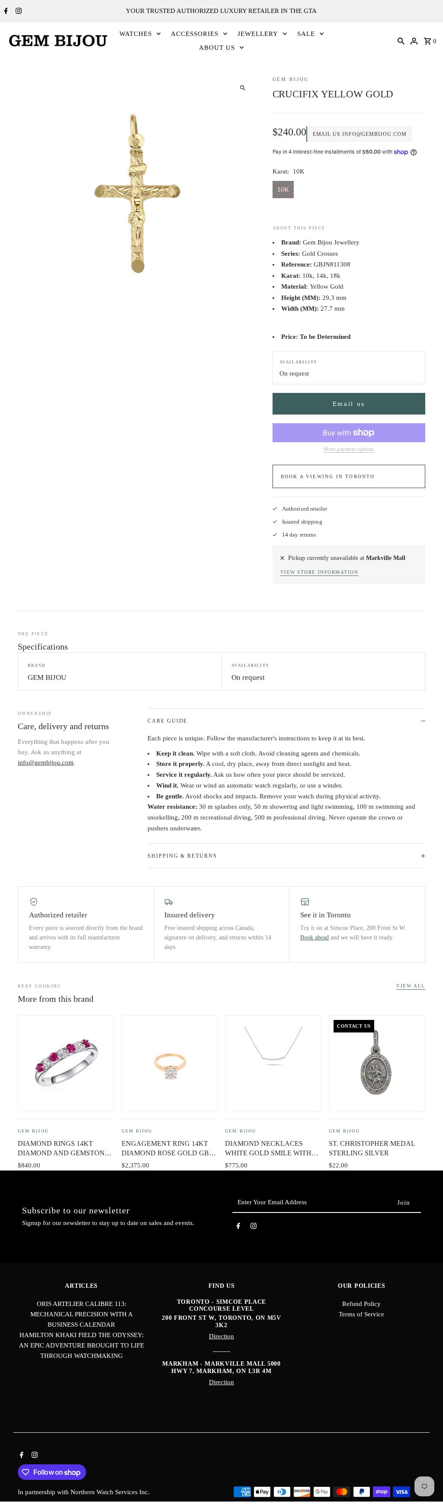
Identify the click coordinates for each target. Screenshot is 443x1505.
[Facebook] (5, 11)
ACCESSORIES (194, 33)
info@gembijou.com (46, 762)
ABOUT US (217, 47)
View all (410, 985)
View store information (319, 572)
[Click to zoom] (243, 88)
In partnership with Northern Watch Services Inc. (84, 1492)
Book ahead (314, 937)
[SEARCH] (401, 40)
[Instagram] (17, 11)
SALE (306, 33)
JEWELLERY (258, 33)
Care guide (167, 721)
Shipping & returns (182, 856)
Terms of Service (361, 1314)
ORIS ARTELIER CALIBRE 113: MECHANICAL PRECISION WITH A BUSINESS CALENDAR (81, 1314)
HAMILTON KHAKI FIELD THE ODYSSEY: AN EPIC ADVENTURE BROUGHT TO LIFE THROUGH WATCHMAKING (81, 1345)
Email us (349, 403)
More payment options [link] (349, 449)
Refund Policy (361, 1303)
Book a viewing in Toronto (328, 476)
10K (283, 189)
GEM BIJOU (291, 79)
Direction (221, 1336)
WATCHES (135, 33)
